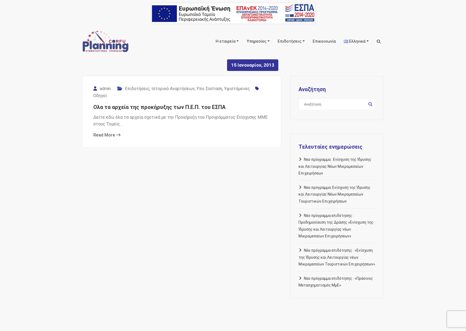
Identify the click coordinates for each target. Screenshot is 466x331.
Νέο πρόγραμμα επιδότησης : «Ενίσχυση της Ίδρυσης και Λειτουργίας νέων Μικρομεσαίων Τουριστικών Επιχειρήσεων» (337, 257)
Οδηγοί (100, 95)
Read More (104, 135)
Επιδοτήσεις (137, 88)
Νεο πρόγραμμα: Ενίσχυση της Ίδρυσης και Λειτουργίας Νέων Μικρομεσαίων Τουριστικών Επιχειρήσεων (335, 194)
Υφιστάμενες (237, 88)
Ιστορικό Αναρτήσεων (173, 88)
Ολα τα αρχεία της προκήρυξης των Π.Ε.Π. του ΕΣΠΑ (159, 107)
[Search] (379, 42)
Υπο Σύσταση (209, 88)
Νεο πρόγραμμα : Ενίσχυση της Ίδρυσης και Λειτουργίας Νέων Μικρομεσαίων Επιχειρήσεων (335, 166)
